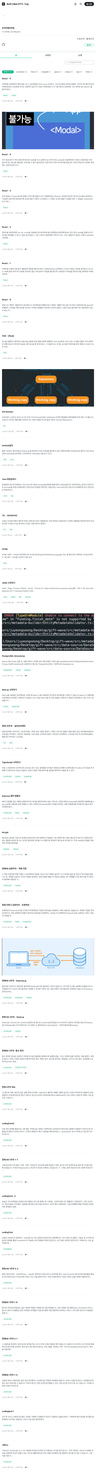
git (4, 426)
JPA (5, 459)
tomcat (27, 597)
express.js (18, 997)
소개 (80, 55)
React (34, 72)
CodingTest (8, 1249)
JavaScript (21, 72)
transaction (27, 922)
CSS (5, 353)
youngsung (8, 27)
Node (17, 813)
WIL (11, 529)
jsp (12, 496)
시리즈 (48, 55)
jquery (57, 72)
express (26, 813)
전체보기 (8, 72)
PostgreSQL (8, 670)
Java (12, 459)
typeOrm (27, 670)
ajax (79, 72)
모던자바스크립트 (20, 1067)
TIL (5, 529)
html (5, 563)
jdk (20, 597)
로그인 (89, 4)
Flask (89, 72)
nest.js (18, 670)
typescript (15, 706)
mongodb (46, 72)
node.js (69, 72)
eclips (13, 597)
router (14, 95)
